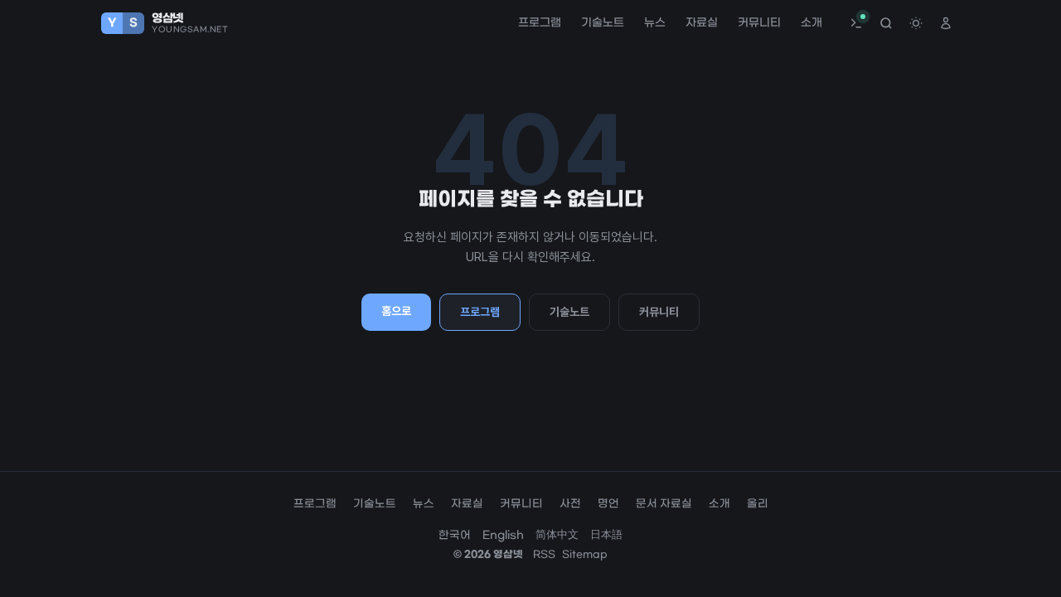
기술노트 (602, 23)
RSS (544, 555)
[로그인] (946, 23)
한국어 (454, 535)
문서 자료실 (664, 504)
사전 (570, 504)
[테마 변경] (916, 23)
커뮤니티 (759, 23)
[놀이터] (856, 23)
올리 (757, 504)
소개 (811, 23)
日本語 (606, 535)
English (503, 535)
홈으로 (396, 311)
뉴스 (655, 23)
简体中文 (557, 535)
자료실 (702, 23)
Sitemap (585, 555)
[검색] (886, 23)
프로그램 (539, 23)
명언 (608, 504)
